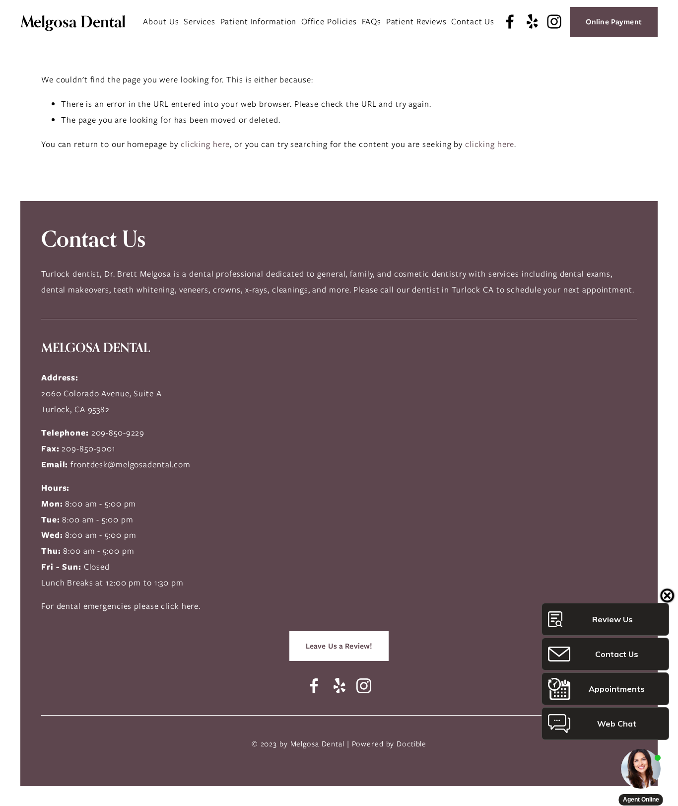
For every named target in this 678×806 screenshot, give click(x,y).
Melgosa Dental (73, 21)
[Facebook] (510, 21)
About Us (161, 21)
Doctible (411, 743)
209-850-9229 (118, 433)
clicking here (205, 144)
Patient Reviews (416, 21)
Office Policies (329, 21)
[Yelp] (532, 21)
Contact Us (472, 21)
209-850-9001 (89, 448)
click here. (181, 606)
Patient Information (258, 21)
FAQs (372, 21)
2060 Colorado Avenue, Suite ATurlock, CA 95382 (101, 401)
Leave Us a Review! (339, 646)
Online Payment (614, 21)
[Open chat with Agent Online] (641, 769)
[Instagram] (554, 21)
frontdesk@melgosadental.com (130, 464)
